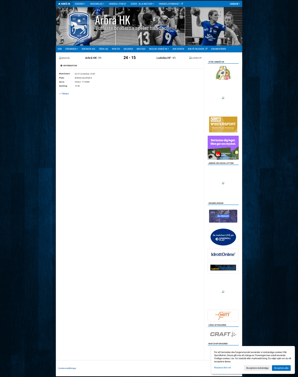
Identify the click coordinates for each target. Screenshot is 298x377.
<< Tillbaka (64, 93)
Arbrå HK (65, 4)
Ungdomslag (96, 4)
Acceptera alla (281, 368)
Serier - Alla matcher (141, 4)
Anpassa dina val (222, 367)
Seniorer (79, 4)
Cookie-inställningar (67, 368)
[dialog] (253, 360)
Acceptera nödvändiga (257, 368)
